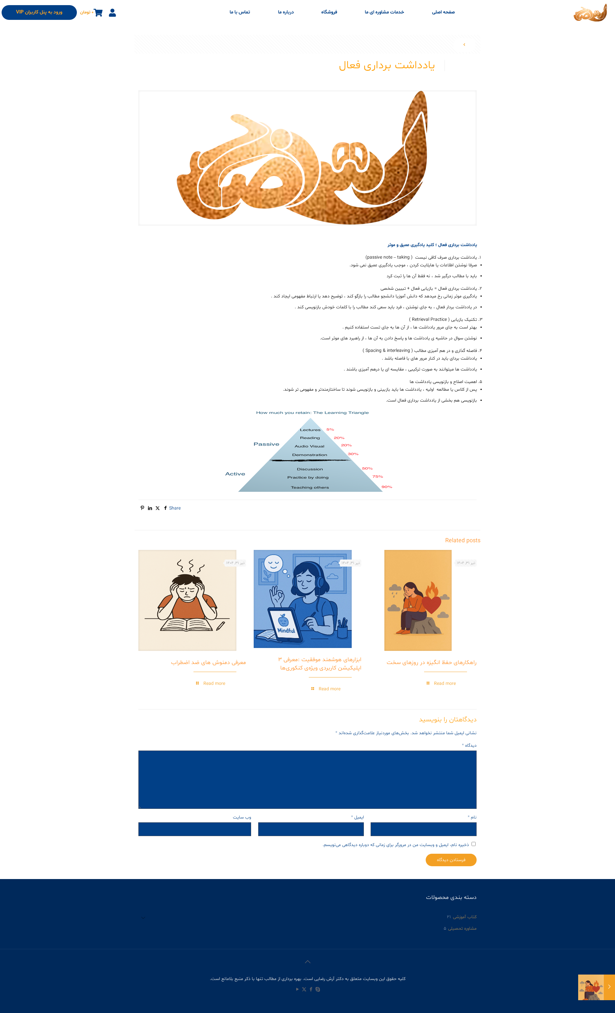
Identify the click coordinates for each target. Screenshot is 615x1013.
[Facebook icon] (310, 989)
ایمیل (357, 817)
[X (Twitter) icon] (304, 989)
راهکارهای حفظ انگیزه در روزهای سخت (432, 663)
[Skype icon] (317, 989)
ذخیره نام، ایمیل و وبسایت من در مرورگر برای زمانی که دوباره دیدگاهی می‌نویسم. (396, 845)
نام (472, 817)
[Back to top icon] (307, 962)
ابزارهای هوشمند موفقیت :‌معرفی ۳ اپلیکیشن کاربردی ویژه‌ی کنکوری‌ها (319, 664)
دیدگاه (469, 746)
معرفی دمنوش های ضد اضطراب (208, 663)
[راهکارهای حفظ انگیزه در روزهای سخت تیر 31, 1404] (596, 987)
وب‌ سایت (242, 817)
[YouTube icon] (297, 989)
